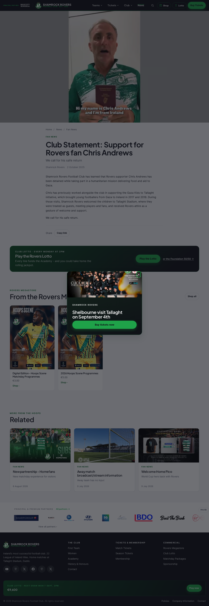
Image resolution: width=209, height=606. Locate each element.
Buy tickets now (104, 324)
